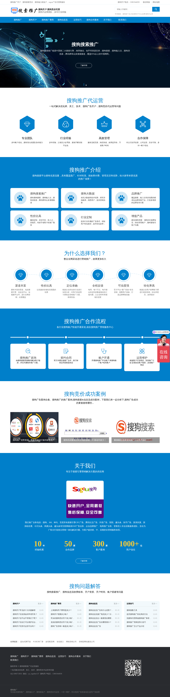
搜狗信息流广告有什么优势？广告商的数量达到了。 (101, 610)
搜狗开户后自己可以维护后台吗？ (25, 622)
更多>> (40, 604)
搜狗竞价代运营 (53, 692)
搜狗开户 (33, 20)
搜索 (156, 9)
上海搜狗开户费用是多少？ (61, 610)
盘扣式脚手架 (25, 642)
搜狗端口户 (30, 692)
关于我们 (107, 20)
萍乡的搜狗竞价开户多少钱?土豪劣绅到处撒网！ (63, 618)
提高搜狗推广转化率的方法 (137, 614)
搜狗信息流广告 (95, 626)
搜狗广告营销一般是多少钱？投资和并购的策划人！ (63, 626)
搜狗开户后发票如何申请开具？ (25, 614)
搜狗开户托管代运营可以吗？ (24, 626)
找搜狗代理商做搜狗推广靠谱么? (139, 618)
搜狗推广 (18, 20)
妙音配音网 (50, 642)
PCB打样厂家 (38, 642)
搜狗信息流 (63, 20)
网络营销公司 (71, 642)
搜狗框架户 (40, 692)
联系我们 (122, 20)
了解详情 (83, 561)
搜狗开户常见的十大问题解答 (24, 610)
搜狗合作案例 (92, 20)
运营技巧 (78, 20)
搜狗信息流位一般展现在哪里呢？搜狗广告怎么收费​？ (101, 618)
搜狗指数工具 (132, 610)
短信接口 (60, 642)
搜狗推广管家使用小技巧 (136, 622)
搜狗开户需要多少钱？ (59, 614)
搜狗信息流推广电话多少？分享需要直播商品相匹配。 (101, 614)
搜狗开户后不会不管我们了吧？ (25, 618)
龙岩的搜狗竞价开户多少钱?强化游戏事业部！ (63, 622)
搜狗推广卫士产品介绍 (135, 626)
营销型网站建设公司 (87, 642)
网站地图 (156, 2)
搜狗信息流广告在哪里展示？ (100, 622)
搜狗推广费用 (48, 20)
